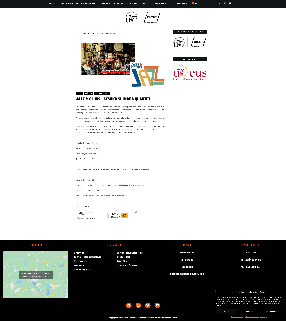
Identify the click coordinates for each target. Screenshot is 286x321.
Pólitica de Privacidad (252, 317)
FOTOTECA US (187, 267)
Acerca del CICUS (162, 3)
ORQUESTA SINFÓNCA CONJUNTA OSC (187, 274)
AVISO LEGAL (250, 253)
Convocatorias (65, 3)
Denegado (249, 311)
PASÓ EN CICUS (101, 93)
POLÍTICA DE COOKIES (250, 267)
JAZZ (80, 93)
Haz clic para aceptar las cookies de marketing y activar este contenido (36, 274)
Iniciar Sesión (181, 3)
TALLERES (104, 3)
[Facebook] (129, 305)
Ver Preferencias (271, 311)
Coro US (147, 3)
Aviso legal (263, 317)
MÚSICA (88, 93)
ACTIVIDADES (131, 3)
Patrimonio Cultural (86, 3)
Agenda (51, 3)
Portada (79, 33)
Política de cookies (237, 317)
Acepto (226, 311)
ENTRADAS (118, 3)
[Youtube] (157, 305)
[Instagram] (138, 305)
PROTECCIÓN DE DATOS (250, 260)
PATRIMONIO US (186, 253)
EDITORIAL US (186, 260)
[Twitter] (148, 305)
